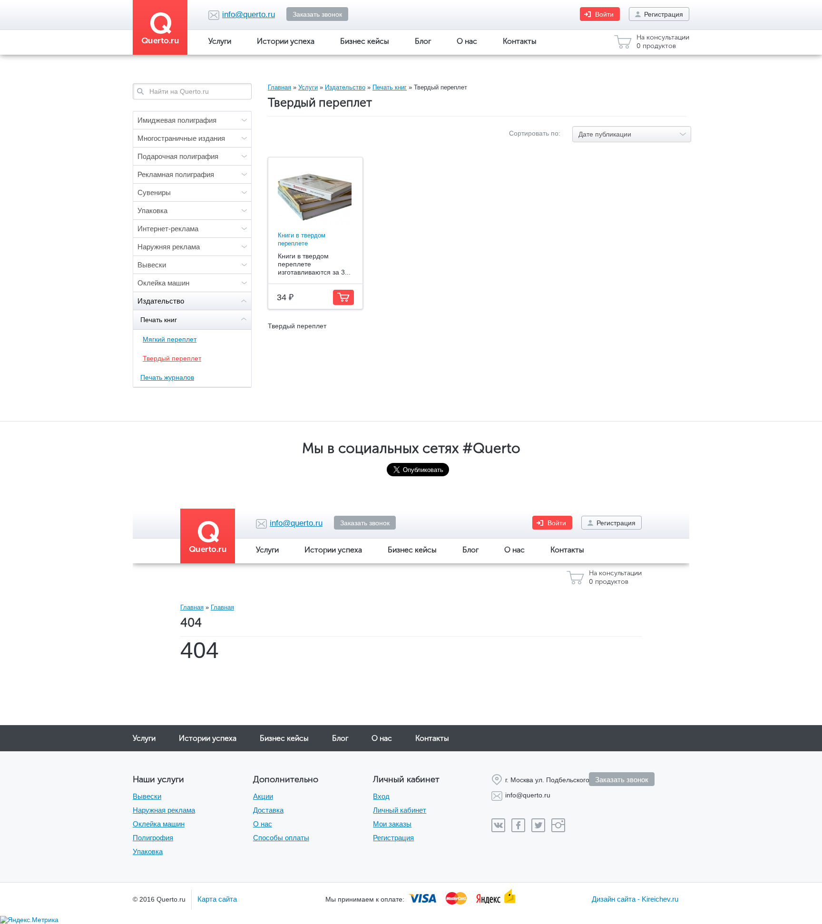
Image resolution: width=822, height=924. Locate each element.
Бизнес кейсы (364, 41)
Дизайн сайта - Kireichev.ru (635, 899)
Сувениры (154, 192)
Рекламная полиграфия (175, 174)
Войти (604, 14)
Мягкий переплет (169, 339)
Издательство (160, 301)
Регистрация (663, 14)
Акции (263, 796)
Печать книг (158, 320)
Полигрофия (153, 838)
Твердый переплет (172, 358)
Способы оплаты (281, 838)
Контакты (520, 41)
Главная (279, 87)
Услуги (219, 41)
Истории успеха (285, 41)
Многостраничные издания (181, 138)
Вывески (151, 265)
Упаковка (152, 210)
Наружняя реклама (168, 247)
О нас (467, 41)
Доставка (268, 810)
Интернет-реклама (167, 229)
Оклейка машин (163, 283)
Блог (423, 41)
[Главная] (164, 27)
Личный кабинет (399, 810)
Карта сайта (217, 899)
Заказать (343, 297)
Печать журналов (167, 377)
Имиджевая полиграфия (176, 120)
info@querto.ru (248, 14)
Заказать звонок (317, 14)
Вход (381, 796)
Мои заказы (392, 824)
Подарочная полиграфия (177, 156)
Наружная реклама (164, 810)
